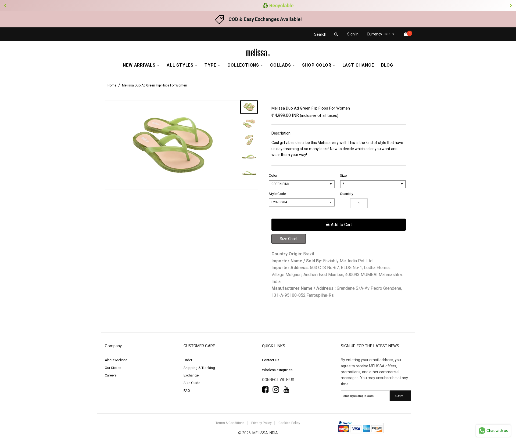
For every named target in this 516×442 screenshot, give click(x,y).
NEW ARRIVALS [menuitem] (139, 65)
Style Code (277, 194)
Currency (374, 34)
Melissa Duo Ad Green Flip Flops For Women (154, 85)
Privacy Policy (261, 423)
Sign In (353, 34)
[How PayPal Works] (360, 433)
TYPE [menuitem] (210, 65)
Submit (400, 396)
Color (273, 175)
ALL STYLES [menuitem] (180, 65)
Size (343, 175)
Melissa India (265, 433)
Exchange (191, 375)
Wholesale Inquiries (277, 370)
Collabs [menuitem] (280, 65)
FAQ (187, 391)
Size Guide (192, 383)
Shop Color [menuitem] (316, 65)
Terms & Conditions (230, 423)
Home (112, 85)
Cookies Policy (289, 423)
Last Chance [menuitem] (358, 65)
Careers (111, 375)
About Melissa (116, 360)
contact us (270, 360)
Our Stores (113, 368)
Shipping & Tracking (199, 368)
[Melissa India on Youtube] (286, 390)
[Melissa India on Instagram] (276, 390)
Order (188, 360)
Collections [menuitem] (243, 65)
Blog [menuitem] (387, 65)
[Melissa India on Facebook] (265, 390)
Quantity (346, 194)
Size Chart (289, 239)
